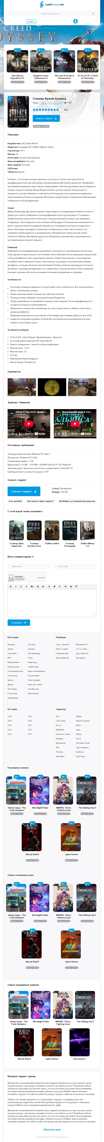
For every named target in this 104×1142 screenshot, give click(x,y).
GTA (57, 716)
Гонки (30, 658)
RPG (9, 658)
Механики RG (81, 644)
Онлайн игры (33, 689)
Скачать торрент (45, 118)
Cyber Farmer (71, 854)
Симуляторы (33, 667)
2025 (30, 716)
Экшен (10, 649)
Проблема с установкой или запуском (77, 501)
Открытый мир (62, 653)
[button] (10, 586)
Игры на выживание (36, 671)
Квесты (11, 680)
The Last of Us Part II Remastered (64, 76)
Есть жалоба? (15, 501)
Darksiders (60, 756)
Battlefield (60, 730)
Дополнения (33, 693)
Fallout (78, 734)
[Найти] (93, 13)
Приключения (13, 662)
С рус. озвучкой (62, 644)
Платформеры (34, 653)
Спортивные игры (15, 671)
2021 (30, 725)
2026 (10, 716)
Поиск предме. (34, 680)
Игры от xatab (62, 649)
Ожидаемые (13, 698)
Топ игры (32, 644)
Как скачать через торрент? (40, 501)
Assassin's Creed (63, 734)
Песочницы (12, 689)
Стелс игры (12, 693)
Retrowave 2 (80, 1059)
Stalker (79, 716)
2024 (10, 721)
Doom (78, 738)
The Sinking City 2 (87, 807)
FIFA (57, 747)
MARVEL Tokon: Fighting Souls (63, 808)
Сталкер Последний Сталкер (69, 544)
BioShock (80, 752)
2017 (30, 734)
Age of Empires (82, 747)
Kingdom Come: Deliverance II (41, 76)
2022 (10, 725)
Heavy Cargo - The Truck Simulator (17, 808)
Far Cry (59, 725)
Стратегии (12, 653)
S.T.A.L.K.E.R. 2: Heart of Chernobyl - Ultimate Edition (88, 76)
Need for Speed (82, 721)
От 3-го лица (81, 649)
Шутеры (31, 649)
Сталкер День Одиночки (17, 544)
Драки (10, 684)
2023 (30, 721)
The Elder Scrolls (83, 743)
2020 (10, 730)
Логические (13, 675)
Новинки (11, 644)
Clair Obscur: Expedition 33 (17, 76)
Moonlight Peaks (40, 807)
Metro (78, 725)
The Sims (59, 752)
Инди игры (32, 662)
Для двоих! (81, 658)
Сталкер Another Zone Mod (34, 544)
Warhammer (61, 743)
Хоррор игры (13, 667)
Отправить (17, 622)
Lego (78, 730)
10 (60, 109)
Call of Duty (60, 721)
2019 (30, 730)
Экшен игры (46, 103)
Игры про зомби (35, 684)
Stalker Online (52, 543)
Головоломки (33, 675)
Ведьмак (59, 738)
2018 (10, 734)
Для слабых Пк (82, 653)
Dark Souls (80, 756)
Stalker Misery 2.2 (87, 544)
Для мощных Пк (62, 658)
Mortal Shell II (32, 854)
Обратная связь (52, 1129)
